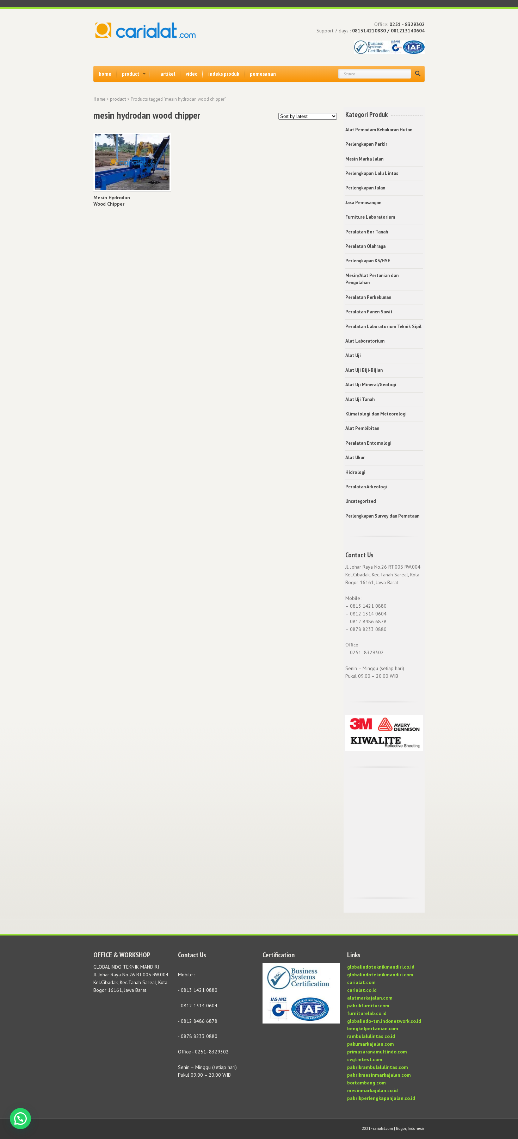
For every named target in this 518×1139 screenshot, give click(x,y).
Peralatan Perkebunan (368, 297)
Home (99, 99)
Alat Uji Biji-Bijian (364, 370)
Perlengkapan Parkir (366, 144)
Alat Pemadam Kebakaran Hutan (378, 130)
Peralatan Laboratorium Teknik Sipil (383, 327)
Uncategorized (360, 501)
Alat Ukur (355, 458)
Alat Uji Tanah (360, 399)
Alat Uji (353, 355)
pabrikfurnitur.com (368, 1005)
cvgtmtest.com (364, 1059)
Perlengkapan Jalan (365, 188)
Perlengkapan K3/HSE (367, 261)
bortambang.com (366, 1082)
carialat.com (361, 982)
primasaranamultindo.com (377, 1052)
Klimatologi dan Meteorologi (376, 414)
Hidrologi (355, 472)
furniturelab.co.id (367, 1013)
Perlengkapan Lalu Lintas (371, 173)
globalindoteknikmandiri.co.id (380, 967)
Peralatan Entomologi (368, 443)
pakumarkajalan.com (370, 1044)
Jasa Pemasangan (363, 203)
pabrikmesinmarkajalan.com (379, 1075)
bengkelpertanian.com (372, 1028)
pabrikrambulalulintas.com (377, 1067)
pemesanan (263, 73)
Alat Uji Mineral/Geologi (370, 385)
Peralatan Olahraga (365, 246)
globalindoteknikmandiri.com (380, 974)
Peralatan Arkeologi (366, 487)
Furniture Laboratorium (370, 217)
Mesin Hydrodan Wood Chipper (111, 200)
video (192, 73)
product (130, 73)
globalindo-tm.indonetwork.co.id (384, 1021)
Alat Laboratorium (364, 341)
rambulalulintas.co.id (371, 1036)
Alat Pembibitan (362, 428)
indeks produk (223, 73)
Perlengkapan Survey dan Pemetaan (382, 516)
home (105, 73)
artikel (167, 73)
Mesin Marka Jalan (364, 159)
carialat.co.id (362, 990)
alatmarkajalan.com (370, 998)
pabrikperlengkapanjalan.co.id (381, 1098)
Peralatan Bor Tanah (366, 232)
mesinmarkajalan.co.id (372, 1090)
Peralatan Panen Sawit (369, 312)
